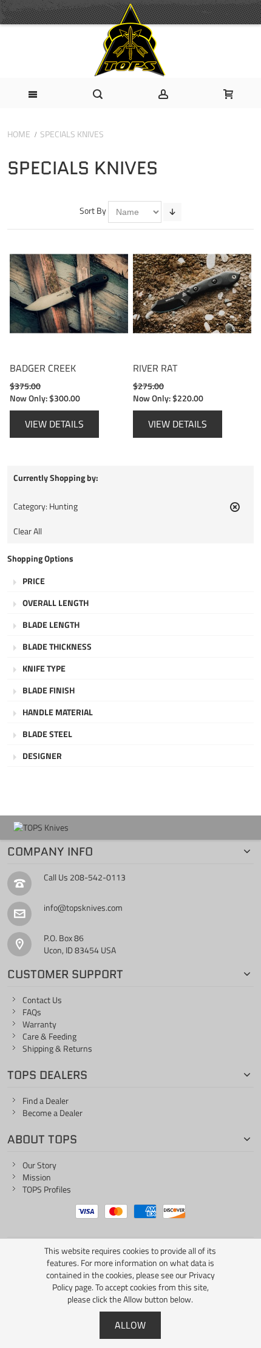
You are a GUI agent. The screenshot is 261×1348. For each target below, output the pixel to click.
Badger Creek (43, 367)
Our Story (39, 1165)
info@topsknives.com (83, 907)
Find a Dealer (45, 1100)
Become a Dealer (52, 1112)
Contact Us (42, 999)
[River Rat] (192, 293)
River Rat (155, 367)
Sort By (93, 210)
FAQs (31, 1012)
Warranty (39, 1024)
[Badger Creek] (69, 293)
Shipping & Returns (57, 1048)
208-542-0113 (98, 877)
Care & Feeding (49, 1036)
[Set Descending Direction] (172, 212)
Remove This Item (234, 511)
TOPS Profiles (46, 1189)
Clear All (27, 531)
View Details (54, 424)
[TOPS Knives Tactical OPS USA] (130, 40)
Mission (36, 1177)
